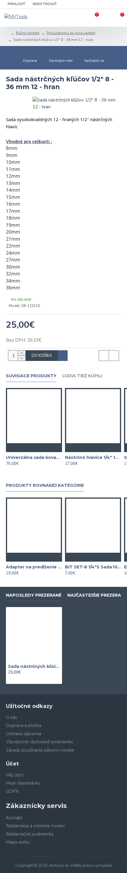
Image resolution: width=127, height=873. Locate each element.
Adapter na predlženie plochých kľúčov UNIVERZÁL (34, 567)
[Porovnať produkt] (46, 447)
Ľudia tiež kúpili (82, 375)
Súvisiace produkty (31, 375)
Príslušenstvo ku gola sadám (71, 33)
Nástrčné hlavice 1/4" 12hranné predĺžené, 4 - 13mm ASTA (93, 457)
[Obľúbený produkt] (34, 447)
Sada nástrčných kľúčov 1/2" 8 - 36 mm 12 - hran (34, 666)
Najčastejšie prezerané (97, 595)
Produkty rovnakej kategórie (45, 485)
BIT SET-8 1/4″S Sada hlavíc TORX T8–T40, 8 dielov (93, 567)
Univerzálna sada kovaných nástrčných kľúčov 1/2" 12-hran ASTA (34, 457)
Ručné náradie (27, 33)
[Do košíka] (22, 447)
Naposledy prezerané (33, 595)
